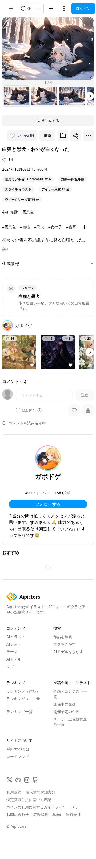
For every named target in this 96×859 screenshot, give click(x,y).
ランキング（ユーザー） (23, 701)
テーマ (12, 651)
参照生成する (48, 120)
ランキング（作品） (23, 691)
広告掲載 (40, 814)
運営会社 (73, 814)
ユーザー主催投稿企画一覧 (70, 721)
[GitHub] (35, 780)
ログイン (83, 8)
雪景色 (28, 211)
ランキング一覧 (19, 711)
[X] (9, 780)
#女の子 (55, 226)
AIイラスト (15, 636)
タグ (10, 666)
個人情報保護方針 (40, 792)
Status (57, 814)
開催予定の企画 (66, 711)
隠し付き (28, 410)
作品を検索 (62, 636)
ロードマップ (17, 756)
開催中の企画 (64, 704)
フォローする (48, 504)
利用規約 (13, 792)
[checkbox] (18, 410)
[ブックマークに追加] (63, 135)
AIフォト (13, 644)
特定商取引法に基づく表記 (28, 799)
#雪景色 (9, 226)
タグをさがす (64, 644)
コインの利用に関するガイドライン (36, 807)
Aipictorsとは (18, 748)
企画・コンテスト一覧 (70, 694)
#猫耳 (71, 226)
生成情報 (10, 263)
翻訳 (5, 249)
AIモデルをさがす (68, 651)
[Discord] (18, 780)
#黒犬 (39, 226)
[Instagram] (26, 780)
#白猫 (25, 226)
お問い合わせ (17, 814)
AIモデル (13, 659)
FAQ (74, 807)
